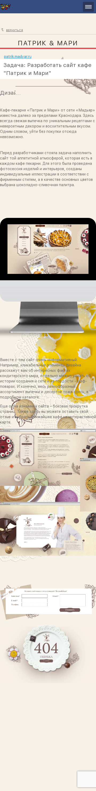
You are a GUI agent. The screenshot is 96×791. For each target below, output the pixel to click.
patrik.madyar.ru (17, 56)
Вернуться (14, 30)
